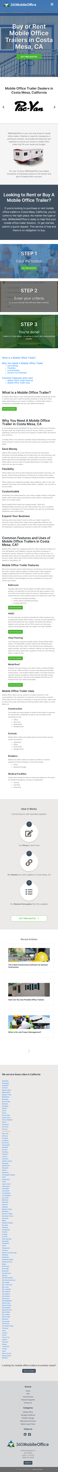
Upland (4, 1339)
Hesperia (5, 1172)
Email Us (28, 1463)
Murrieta (5, 1218)
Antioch (5, 1088)
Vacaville (5, 1342)
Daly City (5, 1133)
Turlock (4, 1333)
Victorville (5, 1346)
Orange (4, 1234)
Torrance (5, 1328)
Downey (5, 1136)
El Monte (5, 1140)
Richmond (5, 1266)
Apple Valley (6, 1090)
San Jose (5, 1287)
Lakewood (5, 1186)
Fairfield (5, 1147)
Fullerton (5, 1158)
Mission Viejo (7, 1209)
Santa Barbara (7, 1300)
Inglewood (6, 1179)
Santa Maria (6, 1307)
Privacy (40, 1469)
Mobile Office (28, 1412)
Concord (5, 1126)
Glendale (5, 1163)
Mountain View (7, 1216)
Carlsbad (5, 1106)
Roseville (5, 1271)
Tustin (4, 1335)
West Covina (6, 1353)
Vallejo (4, 1344)
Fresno (4, 1156)
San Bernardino (7, 1278)
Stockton (5, 1319)
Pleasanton (6, 1248)
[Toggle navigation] (52, 4)
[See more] (29, 1050)
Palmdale (5, 1241)
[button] (3, 107)
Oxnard (4, 1236)
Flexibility (11, 368)
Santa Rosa (6, 1312)
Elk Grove (5, 1142)
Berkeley (5, 1099)
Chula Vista (6, 1117)
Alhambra (5, 1083)
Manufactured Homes (28, 1421)
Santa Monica (7, 1310)
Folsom (4, 1149)
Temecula (5, 1323)
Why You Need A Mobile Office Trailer (22, 363)
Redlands (5, 1257)
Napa (4, 1220)
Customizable (13, 370)
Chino (4, 1113)
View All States (29, 1371)
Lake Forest (6, 1184)
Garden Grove (7, 1161)
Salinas (4, 1275)
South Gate (6, 1316)
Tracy (4, 1330)
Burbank (5, 1104)
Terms (34, 1469)
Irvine (4, 1181)
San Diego (5, 1282)
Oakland (5, 1227)
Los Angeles (6, 1195)
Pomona (5, 1250)
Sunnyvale (6, 1321)
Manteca (5, 1200)
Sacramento (6, 1273)
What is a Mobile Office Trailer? (19, 357)
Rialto (4, 1264)
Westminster (6, 1355)
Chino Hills (6, 1115)
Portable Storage (28, 1418)
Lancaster (5, 1188)
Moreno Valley (7, 1213)
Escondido (6, 1145)
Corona (4, 1129)
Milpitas (5, 1207)
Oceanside (6, 1229)
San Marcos (6, 1291)
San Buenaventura (8, 1280)
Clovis (4, 1122)
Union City (6, 1337)
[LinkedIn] (25, 1434)
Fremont (5, 1154)
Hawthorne (6, 1165)
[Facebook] (29, 1434)
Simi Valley (6, 1314)
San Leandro (6, 1289)
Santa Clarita (6, 1305)
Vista (4, 1351)
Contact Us (28, 1402)
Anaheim (5, 1085)
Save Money (12, 365)
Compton (5, 1124)
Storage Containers (28, 1415)
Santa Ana (5, 1298)
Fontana (5, 1152)
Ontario (4, 1232)
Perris (4, 1246)
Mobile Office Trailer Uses (18, 382)
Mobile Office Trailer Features (20, 380)
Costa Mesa (6, 1131)
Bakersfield (6, 1092)
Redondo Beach (7, 1259)
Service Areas (28, 1396)
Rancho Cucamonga (9, 1252)
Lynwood (5, 1197)
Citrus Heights (7, 1120)
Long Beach (6, 1193)
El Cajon (5, 1138)
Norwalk (5, 1225)
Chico (4, 1110)
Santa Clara (6, 1303)
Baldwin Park (6, 1094)
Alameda (5, 1081)
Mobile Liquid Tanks (28, 1424)
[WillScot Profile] (29, 106)
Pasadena (5, 1243)
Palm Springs (6, 1239)
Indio (4, 1177)
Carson (4, 1108)
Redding (5, 1255)
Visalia (4, 1348)
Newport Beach (7, 1223)
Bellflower (5, 1097)
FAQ (28, 1394)
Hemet (4, 1170)
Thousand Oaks (7, 1326)
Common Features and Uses (17, 377)
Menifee (5, 1202)
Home (28, 1391)
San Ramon (6, 1296)
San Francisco (7, 1284)
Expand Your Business (17, 372)
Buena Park (6, 1101)
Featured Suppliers (28, 1399)
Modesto (5, 1211)
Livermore (5, 1190)
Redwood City (7, 1261)
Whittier (5, 1358)
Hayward (5, 1168)
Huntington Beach (8, 1175)
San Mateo (6, 1294)
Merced (5, 1204)
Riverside (5, 1268)
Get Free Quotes (29, 57)
